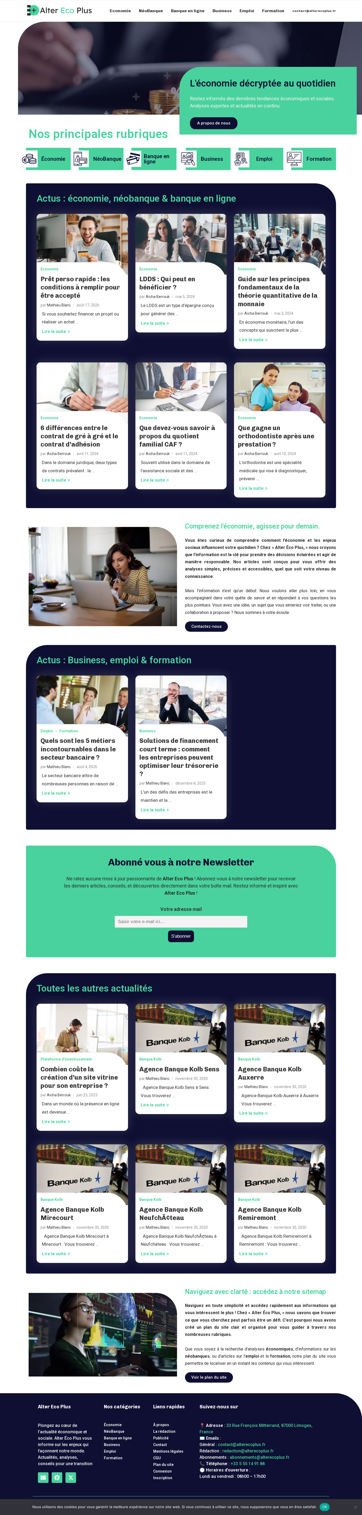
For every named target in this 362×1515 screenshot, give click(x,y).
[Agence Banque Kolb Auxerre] (279, 1034)
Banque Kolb (150, 1059)
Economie (120, 10)
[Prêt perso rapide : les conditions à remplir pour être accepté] (82, 244)
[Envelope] (43, 1477)
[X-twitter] (70, 1477)
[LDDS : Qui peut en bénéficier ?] (181, 244)
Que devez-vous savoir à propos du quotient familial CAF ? (177, 436)
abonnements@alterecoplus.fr (259, 1457)
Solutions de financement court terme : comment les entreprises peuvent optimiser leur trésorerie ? (178, 757)
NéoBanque (151, 10)
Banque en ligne (188, 10)
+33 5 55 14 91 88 (248, 1463)
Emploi (247, 10)
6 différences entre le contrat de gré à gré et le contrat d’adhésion (79, 436)
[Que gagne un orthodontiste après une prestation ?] (279, 392)
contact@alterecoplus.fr (314, 11)
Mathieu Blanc (59, 305)
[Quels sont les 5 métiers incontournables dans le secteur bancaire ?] (82, 706)
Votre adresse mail (181, 909)
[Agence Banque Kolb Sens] (181, 1034)
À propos (161, 1425)
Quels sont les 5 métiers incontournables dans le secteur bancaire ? (78, 749)
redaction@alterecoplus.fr (248, 1450)
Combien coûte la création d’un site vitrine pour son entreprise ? (79, 1077)
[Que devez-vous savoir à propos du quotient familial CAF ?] (181, 392)
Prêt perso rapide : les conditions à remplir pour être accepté (80, 287)
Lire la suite (54, 331)
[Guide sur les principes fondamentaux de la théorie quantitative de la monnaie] (279, 244)
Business (222, 10)
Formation (273, 10)
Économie (113, 1425)
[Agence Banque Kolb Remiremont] (279, 1174)
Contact (160, 1445)
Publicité (161, 1438)
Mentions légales (168, 1451)
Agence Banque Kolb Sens (179, 1069)
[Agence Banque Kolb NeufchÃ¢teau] (181, 1174)
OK (324, 1507)
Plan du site (163, 1464)
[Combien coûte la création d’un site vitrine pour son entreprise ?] (82, 1034)
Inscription (162, 1478)
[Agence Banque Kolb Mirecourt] (82, 1174)
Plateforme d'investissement (66, 1059)
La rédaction (164, 1431)
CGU (157, 1458)
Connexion (162, 1471)
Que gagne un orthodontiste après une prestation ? (276, 436)
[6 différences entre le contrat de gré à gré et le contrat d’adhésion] (82, 392)
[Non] (355, 1507)
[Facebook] (57, 1477)
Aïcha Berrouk (158, 297)
